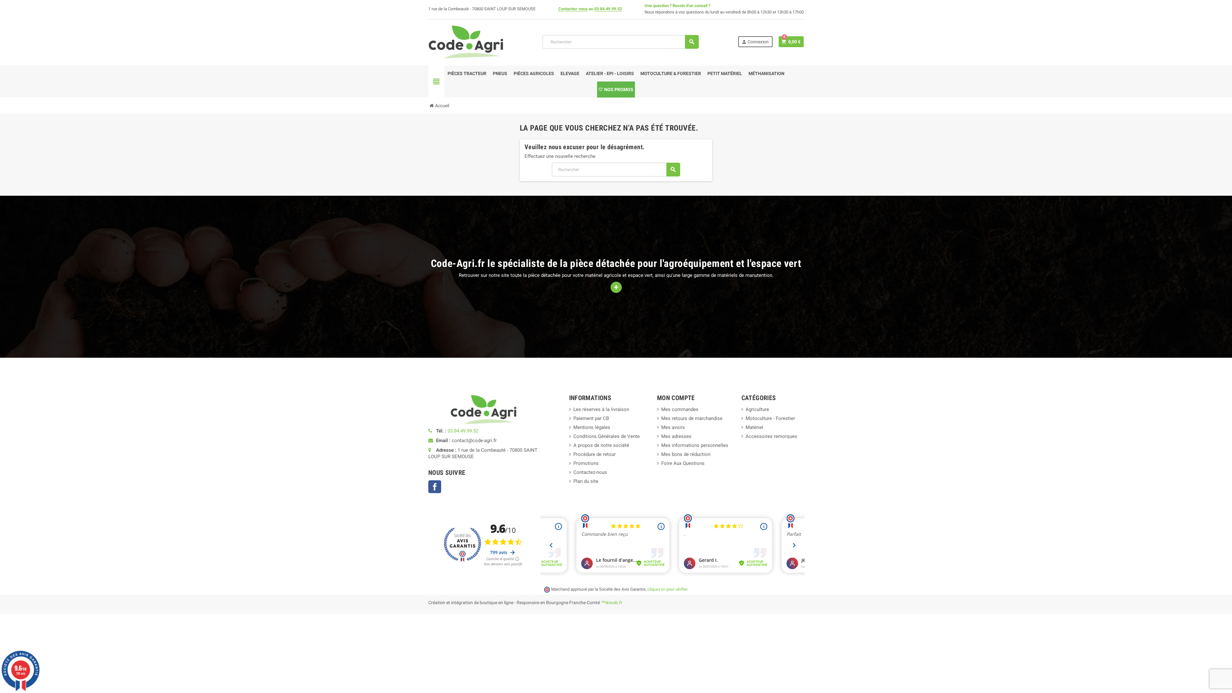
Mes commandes (679, 409)
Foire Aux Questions (683, 463)
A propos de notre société (601, 445)
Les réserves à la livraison (601, 409)
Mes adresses (676, 436)
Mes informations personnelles (694, 445)
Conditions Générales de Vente (606, 436)
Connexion (755, 42)
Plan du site (585, 481)
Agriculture (757, 409)
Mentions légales (591, 427)
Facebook (434, 486)
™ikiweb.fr (611, 602)
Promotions (586, 463)
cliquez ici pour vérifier (667, 589)
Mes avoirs (673, 427)
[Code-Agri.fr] (465, 41)
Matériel (754, 427)
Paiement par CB (591, 418)
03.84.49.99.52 (608, 8)
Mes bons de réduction (685, 454)
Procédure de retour (594, 454)
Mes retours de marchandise (692, 418)
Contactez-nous (573, 8)
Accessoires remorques (771, 436)
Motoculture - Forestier (770, 418)
